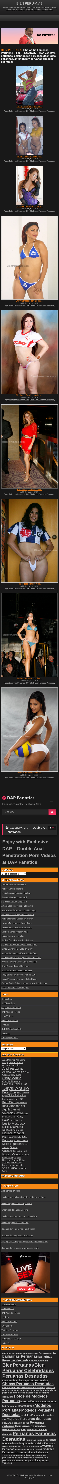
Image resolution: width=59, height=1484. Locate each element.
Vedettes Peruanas (9, 1020)
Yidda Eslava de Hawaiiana (13, 884)
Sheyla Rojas (18, 1160)
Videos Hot (11, 1186)
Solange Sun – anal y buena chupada (18, 1229)
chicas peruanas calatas (33, 1380)
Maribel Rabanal (13, 1133)
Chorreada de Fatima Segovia (14, 1210)
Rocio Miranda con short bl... (29, 773)
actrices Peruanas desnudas (43, 1353)
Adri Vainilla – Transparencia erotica (17, 914)
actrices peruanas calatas (16, 1353)
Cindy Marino (11, 1078)
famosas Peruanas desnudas (32, 1388)
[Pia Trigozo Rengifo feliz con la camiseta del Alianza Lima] (29, 541)
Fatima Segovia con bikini (12, 936)
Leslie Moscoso (13, 1123)
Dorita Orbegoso (11, 1092)
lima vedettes (26, 1406)
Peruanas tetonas (35, 1440)
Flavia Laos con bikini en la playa (16, 893)
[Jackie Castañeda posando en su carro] (29, 85)
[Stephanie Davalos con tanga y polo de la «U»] (29, 352)
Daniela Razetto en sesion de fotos (17, 940)
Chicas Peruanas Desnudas (28, 1384)
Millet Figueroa (12, 1143)
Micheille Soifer (21, 1140)
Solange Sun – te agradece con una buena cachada (24, 1242)
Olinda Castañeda (10, 1149)
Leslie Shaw (9, 1126)
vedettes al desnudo (11, 1446)
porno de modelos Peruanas (39, 1443)
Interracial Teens (8, 1304)
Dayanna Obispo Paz (14, 1084)
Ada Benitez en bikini (10, 1191)
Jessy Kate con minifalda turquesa (16, 970)
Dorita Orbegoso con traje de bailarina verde (21, 957)
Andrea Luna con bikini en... (29, 678)
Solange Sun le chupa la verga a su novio (20, 1248)
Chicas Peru (6, 999)
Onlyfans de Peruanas (11, 1007)
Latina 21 (5, 1033)
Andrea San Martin (13, 1072)
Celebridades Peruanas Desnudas (28, 1373)
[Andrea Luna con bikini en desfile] (29, 635)
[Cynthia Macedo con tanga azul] (29, 258)
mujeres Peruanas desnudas (29, 1418)
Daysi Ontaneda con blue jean (15, 966)
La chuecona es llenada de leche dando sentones (23, 1197)
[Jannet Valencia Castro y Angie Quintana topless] (29, 135)
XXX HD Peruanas (9, 1038)
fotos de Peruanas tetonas (35, 1401)
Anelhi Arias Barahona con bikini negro (18, 910)
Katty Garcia (11, 1117)
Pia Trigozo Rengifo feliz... (29, 584)
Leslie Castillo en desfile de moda (16, 927)
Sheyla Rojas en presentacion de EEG (18, 975)
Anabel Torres (16, 1062)
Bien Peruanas (23, 1367)
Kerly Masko (16, 1120)
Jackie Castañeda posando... (29, 106)
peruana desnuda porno (15, 1422)
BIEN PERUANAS (29, 3)
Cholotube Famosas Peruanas (42, 111)
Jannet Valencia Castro (12, 1111)
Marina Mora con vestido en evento (17, 919)
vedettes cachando (31, 1446)
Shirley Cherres (9, 1162)
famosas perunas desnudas (35, 1390)
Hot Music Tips (8, 1003)
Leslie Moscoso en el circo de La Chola (19, 979)
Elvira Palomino (16, 1095)
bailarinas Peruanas (20, 1356)
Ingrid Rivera (21, 1102)
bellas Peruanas (40, 1360)
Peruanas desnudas (30, 1426)
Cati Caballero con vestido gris (15, 988)
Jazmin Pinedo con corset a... (29, 206)
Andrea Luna (12, 1068)
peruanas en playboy (14, 1429)
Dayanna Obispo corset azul (14, 897)
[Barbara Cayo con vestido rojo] (29, 446)
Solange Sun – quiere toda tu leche (17, 1235)
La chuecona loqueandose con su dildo (19, 1216)
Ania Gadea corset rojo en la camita (17, 906)
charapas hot (9, 1380)
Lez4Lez (5, 1025)
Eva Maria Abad (9, 1099)
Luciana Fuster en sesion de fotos (16, 923)
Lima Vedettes (7, 1016)
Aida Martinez (8, 1060)
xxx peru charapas (33, 1460)
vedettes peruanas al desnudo (29, 1449)
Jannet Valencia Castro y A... (29, 156)
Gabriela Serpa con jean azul (14, 932)
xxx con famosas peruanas (28, 1457)
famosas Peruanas (11, 1387)
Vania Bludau (10, 1168)
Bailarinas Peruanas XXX (19, 111)
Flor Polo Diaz (12, 1100)
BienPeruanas (18, 1365)
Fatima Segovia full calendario (15, 1223)
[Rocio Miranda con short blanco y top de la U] (29, 729)
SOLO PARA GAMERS (11, 1029)
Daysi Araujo (15, 1088)
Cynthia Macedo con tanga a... (29, 301)
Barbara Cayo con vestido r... (29, 489)
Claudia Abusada (11, 1081)
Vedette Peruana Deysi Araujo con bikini (19, 962)
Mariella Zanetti (9, 1137)
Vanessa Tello (16, 1165)
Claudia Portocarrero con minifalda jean (19, 945)
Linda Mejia (17, 1130)
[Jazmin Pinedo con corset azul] (29, 185)
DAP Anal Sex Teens (10, 1012)
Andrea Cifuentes (11, 1065)
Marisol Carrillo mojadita (12, 889)
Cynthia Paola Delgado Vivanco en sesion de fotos (24, 983)
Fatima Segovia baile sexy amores (16, 1203)
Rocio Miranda (12, 1154)
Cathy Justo (15, 1075)
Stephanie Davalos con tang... (29, 395)
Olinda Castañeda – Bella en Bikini (17, 949)
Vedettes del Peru (9, 1322)
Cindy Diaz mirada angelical (14, 902)
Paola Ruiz (21, 1151)
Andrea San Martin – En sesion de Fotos (19, 953)
